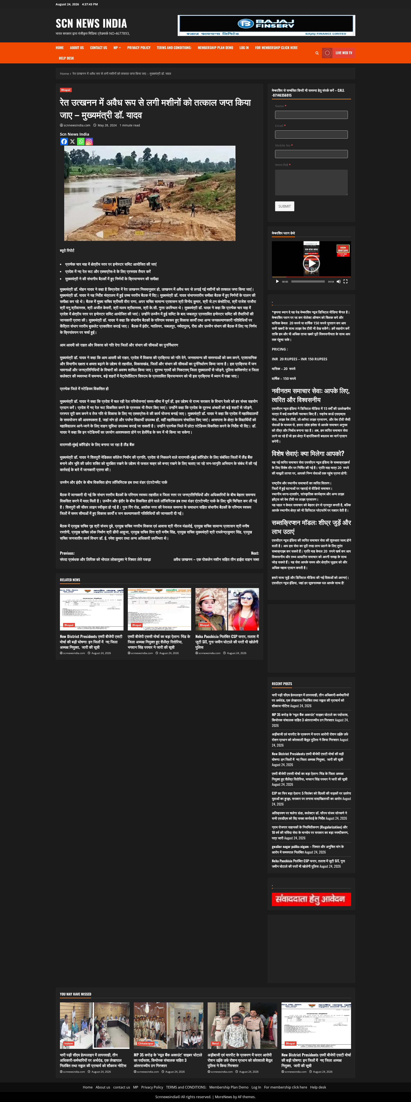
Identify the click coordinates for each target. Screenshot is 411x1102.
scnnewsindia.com (77, 125)
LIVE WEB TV (344, 52)
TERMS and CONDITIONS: (174, 47)
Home (60, 47)
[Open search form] (317, 53)
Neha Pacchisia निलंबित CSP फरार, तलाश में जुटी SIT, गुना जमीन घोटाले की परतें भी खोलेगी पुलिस (227, 641)
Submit (284, 206)
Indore (68, 1043)
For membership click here (276, 47)
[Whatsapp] (81, 141)
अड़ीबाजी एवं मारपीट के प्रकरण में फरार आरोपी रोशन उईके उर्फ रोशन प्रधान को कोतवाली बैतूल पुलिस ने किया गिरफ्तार (310, 736)
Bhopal (65, 90)
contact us (98, 47)
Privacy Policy (138, 47)
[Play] (277, 281)
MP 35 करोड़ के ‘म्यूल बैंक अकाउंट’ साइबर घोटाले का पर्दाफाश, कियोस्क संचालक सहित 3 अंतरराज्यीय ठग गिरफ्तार (310, 717)
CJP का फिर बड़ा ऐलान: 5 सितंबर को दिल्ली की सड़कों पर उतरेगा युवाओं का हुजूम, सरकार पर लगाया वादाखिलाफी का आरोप (311, 796)
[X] (72, 141)
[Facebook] (64, 141)
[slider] (308, 281)
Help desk (66, 58)
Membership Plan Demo (215, 47)
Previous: (105, 556)
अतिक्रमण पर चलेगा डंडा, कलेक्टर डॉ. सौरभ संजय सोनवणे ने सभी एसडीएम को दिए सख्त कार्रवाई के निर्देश (309, 815)
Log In (244, 47)
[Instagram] (89, 141)
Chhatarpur (145, 1043)
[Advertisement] (311, 638)
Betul (215, 1043)
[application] (311, 263)
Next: (216, 556)
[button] (311, 263)
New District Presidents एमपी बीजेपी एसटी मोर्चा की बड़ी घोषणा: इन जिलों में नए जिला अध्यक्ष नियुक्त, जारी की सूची (91, 641)
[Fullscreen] (345, 281)
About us (77, 47)
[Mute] (339, 281)
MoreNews (223, 1097)
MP (115, 47)
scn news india (91, 23)
